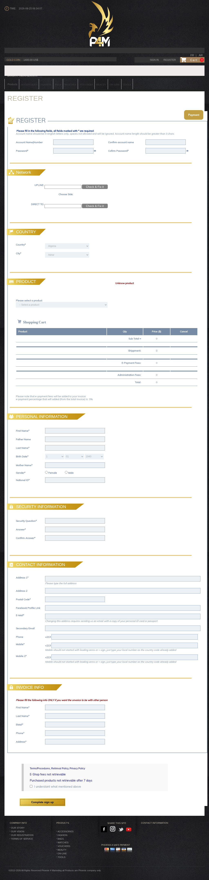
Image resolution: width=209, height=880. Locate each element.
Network (23, 172)
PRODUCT (26, 281)
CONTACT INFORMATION (40, 564)
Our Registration (22, 835)
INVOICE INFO (30, 687)
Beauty (62, 850)
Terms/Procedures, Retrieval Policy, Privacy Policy (57, 768)
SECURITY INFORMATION (41, 506)
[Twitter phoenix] (121, 829)
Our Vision (17, 831)
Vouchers (64, 846)
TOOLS (61, 857)
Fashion (62, 835)
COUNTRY (26, 232)
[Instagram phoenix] (113, 829)
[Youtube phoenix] (129, 829)
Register (169, 60)
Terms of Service (22, 839)
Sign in (154, 60)
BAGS (61, 839)
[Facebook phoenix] (104, 829)
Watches (63, 842)
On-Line (62, 853)
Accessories (65, 831)
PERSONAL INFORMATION (41, 416)
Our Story (17, 828)
